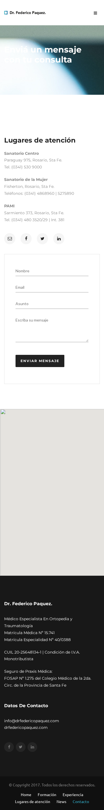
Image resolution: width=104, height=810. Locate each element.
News (61, 801)
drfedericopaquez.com (26, 727)
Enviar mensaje (40, 361)
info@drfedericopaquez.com (31, 720)
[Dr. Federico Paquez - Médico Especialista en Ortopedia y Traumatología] (25, 12)
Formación (47, 794)
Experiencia (73, 794)
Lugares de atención (32, 801)
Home (26, 794)
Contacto (81, 801)
